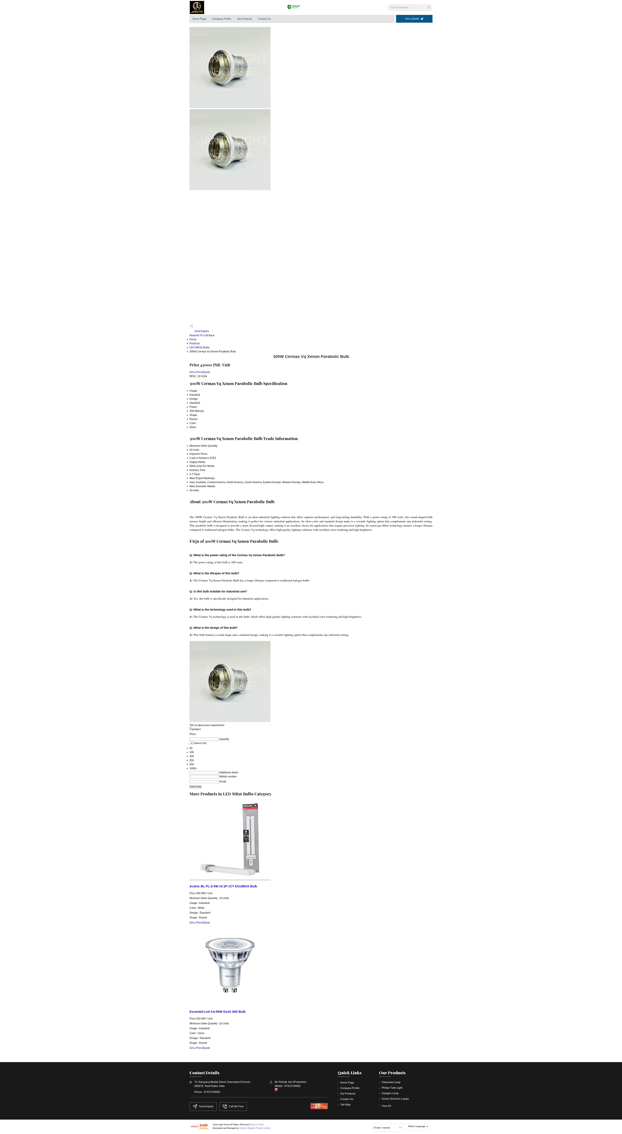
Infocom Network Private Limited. (255, 1128)
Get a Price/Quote (200, 372)
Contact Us (264, 18)
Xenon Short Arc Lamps (395, 1098)
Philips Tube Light (392, 1087)
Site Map (345, 1104)
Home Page (199, 18)
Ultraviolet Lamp (391, 1082)
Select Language (416, 1126)
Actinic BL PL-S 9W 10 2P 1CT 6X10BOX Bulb (223, 886)
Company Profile (221, 18)
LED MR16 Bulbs (200, 347)
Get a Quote (412, 18)
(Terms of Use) (256, 1124)
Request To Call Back (202, 335)
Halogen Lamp (390, 1093)
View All (386, 1106)
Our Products (244, 18)
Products (195, 343)
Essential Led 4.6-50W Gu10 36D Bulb (218, 1011)
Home (193, 339)
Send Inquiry (201, 331)
